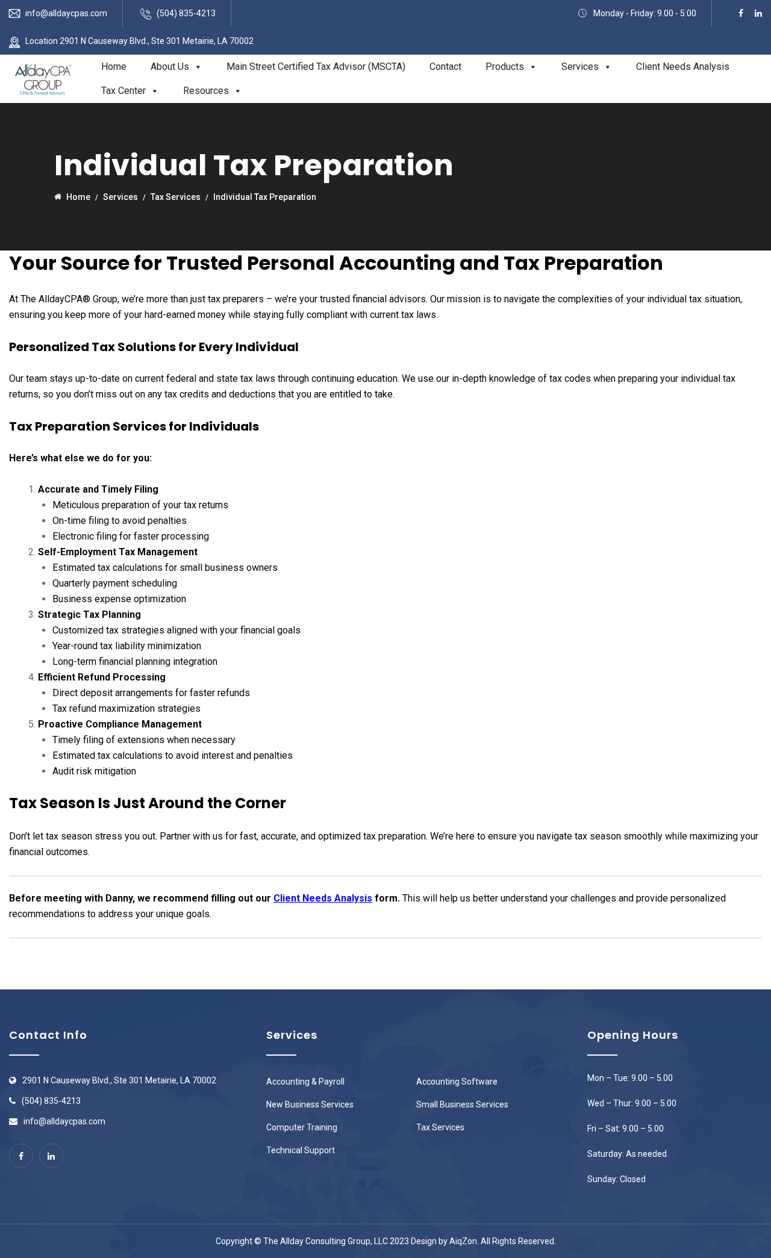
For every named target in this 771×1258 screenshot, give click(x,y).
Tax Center (123, 90)
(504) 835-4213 (186, 13)
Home (113, 66)
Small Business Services (462, 1104)
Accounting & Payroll (305, 1081)
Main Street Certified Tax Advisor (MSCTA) (315, 66)
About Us (170, 66)
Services (580, 66)
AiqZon (463, 1241)
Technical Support (300, 1150)
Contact (445, 66)
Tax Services (440, 1127)
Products (504, 66)
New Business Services (310, 1104)
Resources (206, 90)
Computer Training (301, 1127)
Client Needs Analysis (682, 66)
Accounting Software (457, 1081)
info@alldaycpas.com (66, 13)
